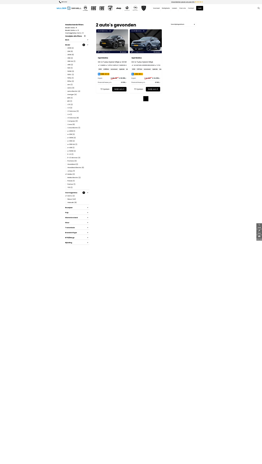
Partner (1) (71, 184)
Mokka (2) (71, 174)
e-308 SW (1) (72, 144)
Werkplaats (166, 8)
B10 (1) (69, 101)
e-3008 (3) (71, 138)
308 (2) (70, 58)
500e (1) (70, 78)
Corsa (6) (71, 124)
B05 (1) (70, 98)
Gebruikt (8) (72, 202)
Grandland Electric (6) (75, 167)
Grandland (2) (72, 164)
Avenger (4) (72, 94)
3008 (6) (70, 55)
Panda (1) (71, 181)
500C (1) (70, 74)
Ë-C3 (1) (70, 154)
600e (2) (70, 81)
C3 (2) (69, 108)
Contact (191, 8)
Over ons (182, 8)
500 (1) (70, 68)
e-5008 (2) (71, 151)
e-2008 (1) (71, 131)
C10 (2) (70, 104)
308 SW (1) (71, 61)
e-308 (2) (71, 141)
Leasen (174, 8)
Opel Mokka (103, 58)
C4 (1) (69, 114)
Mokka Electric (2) (74, 177)
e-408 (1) (71, 147)
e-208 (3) (71, 134)
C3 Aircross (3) (73, 111)
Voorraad (156, 8)
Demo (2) (71, 196)
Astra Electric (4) (73, 91)
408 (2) (70, 65)
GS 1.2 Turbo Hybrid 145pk (142, 62)
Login (200, 8)
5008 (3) (70, 71)
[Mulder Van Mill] (69, 8)
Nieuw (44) (71, 199)
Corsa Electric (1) (73, 128)
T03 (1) (70, 187)
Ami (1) (70, 84)
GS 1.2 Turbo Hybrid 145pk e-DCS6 (112, 62)
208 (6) (70, 51)
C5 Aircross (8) (73, 118)
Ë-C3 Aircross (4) (73, 158)
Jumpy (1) (71, 171)
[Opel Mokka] (112, 41)
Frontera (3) (72, 161)
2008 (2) (70, 48)
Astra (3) (70, 88)
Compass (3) (72, 121)
